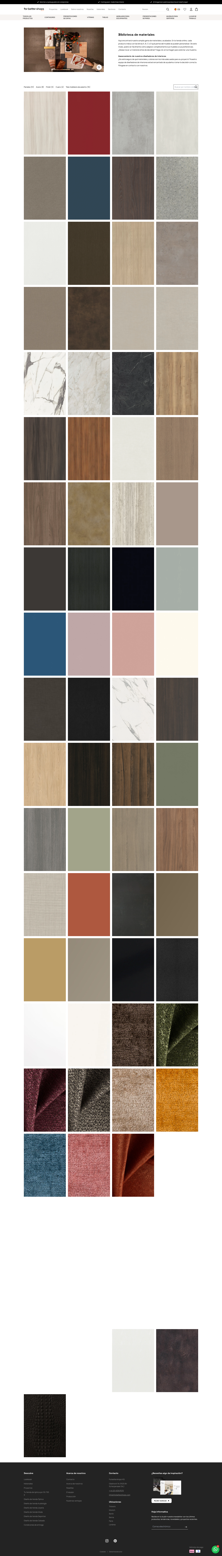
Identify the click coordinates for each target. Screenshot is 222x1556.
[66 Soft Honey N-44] (177, 1100)
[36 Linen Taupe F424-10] (45, 318)
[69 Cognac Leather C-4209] (45, 1295)
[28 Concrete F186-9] (177, 253)
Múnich (112, 1510)
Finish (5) (50, 87)
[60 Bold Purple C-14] (45, 1100)
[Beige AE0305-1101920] (89, 969)
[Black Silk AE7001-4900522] (133, 969)
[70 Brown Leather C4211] (89, 1295)
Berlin (111, 1513)
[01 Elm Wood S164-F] (133, 253)
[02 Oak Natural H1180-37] (177, 383)
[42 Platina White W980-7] (177, 644)
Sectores (111, 9)
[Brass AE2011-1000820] (45, 969)
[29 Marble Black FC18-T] (133, 383)
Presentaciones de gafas (70, 17)
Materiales (101, 9)
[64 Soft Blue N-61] (45, 1165)
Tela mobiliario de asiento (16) (78, 87)
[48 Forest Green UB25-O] (177, 578)
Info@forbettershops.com (119, 1495)
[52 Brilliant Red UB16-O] (89, 123)
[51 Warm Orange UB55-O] (89, 904)
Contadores (50, 17)
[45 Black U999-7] (133, 578)
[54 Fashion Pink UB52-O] (133, 644)
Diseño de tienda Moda (33, 1512)
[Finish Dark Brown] (89, 1360)
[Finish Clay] (45, 1360)
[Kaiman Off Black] (45, 1425)
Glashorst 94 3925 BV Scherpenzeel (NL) (118, 1485)
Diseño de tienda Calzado (34, 1520)
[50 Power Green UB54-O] (177, 774)
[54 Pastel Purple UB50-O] (89, 644)
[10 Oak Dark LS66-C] (45, 448)
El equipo (70, 1492)
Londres (112, 1524)
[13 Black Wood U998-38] (89, 578)
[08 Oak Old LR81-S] (133, 774)
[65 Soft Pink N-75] (89, 1165)
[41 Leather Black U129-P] (89, 709)
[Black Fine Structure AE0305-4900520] (177, 969)
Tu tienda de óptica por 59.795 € (36, 1493)
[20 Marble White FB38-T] (45, 383)
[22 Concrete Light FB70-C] (177, 123)
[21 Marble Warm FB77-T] (89, 383)
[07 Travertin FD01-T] (133, 513)
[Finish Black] (177, 1295)
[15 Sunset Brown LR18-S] (133, 839)
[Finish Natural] (133, 1295)
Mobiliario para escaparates (122, 17)
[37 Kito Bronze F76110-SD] (89, 513)
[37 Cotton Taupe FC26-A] (45, 188)
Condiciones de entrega (34, 1525)
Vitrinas (90, 17)
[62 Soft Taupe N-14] (133, 1100)
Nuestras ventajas (74, 1500)
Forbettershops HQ (117, 1479)
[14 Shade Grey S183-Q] (45, 839)
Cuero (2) (60, 87)
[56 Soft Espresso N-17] (133, 1034)
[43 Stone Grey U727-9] (177, 513)
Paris (111, 1521)
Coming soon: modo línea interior (112, 2)
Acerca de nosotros (74, 1483)
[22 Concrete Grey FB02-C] (133, 123)
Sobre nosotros (77, 9)
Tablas (105, 17)
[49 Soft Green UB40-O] (89, 839)
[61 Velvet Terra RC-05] (133, 1165)
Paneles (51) (29, 87)
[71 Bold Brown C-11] (89, 1100)
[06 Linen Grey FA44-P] (177, 318)
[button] (155, 9)
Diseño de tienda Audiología (35, 1503)
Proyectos (53, 9)
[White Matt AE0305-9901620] (89, 1034)
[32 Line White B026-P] (133, 448)
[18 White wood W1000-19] (45, 253)
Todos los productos (28, 17)
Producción (71, 1496)
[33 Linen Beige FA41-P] (133, 318)
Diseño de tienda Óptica (34, 1499)
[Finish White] (133, 1360)
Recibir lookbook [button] (160, 1501)
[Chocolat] (177, 1360)
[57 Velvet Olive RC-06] (177, 1165)
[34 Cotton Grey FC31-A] (45, 904)
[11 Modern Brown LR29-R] (177, 709)
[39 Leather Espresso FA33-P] (89, 318)
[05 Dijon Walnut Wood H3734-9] (89, 448)
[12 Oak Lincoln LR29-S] (89, 774)
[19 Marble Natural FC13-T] (133, 709)
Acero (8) (40, 87)
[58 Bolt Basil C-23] (177, 1034)
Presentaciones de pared (149, 17)
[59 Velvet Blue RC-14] (45, 1230)
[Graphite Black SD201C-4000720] (133, 904)
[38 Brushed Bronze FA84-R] (89, 253)
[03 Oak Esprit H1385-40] (45, 774)
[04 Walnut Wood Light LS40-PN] (177, 839)
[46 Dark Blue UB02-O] (89, 188)
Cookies (103, 1552)
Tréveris (112, 1506)
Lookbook (64, 9)
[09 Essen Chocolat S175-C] (133, 188)
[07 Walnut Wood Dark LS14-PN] (45, 513)
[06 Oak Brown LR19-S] (177, 448)
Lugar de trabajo (192, 17)
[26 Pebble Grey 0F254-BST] (177, 188)
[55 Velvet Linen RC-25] (89, 1230)
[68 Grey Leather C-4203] (177, 1230)
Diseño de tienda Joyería (34, 1507)
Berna (111, 1517)
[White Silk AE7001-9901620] (45, 1034)
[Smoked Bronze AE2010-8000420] (177, 904)
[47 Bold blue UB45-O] (45, 644)
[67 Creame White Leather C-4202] (133, 1230)
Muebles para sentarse (172, 17)
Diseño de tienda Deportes (35, 1516)
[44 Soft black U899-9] (45, 578)
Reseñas (90, 9)
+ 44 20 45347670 (116, 1490)
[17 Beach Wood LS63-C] (45, 123)
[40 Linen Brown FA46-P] (45, 709)
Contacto (122, 9)
